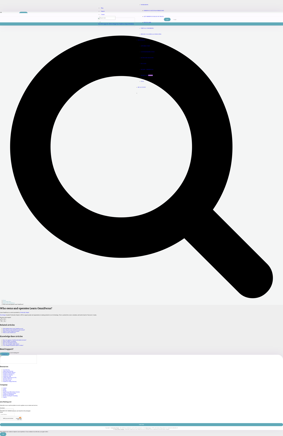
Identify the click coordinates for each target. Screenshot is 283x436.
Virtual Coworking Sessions (9, 393)
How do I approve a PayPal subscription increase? (14, 340)
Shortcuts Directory (7, 379)
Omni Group (148, 427)
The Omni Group (7, 380)
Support (103, 11)
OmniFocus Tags (7, 376)
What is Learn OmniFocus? (9, 332)
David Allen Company (119, 429)
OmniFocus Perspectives (8, 373)
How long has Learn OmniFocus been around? (14, 330)
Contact (103, 14)
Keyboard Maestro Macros (9, 372)
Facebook (2, 408)
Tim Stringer (3, 315)
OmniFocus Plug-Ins (8, 375)
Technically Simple (24, 312)
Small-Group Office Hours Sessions (11, 392)
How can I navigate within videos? (11, 344)
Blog (102, 8)
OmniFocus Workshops (8, 394)
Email (1, 412)
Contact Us (4, 354)
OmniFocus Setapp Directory (10, 381)
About (4, 389)
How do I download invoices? (10, 342)
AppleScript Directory (8, 371)
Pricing (4, 390)
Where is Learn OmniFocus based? (11, 331)
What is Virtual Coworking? (9, 341)
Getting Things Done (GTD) (9, 377)
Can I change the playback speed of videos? (13, 345)
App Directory (6, 369)
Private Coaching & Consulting (10, 395)
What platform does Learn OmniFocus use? (13, 328)
